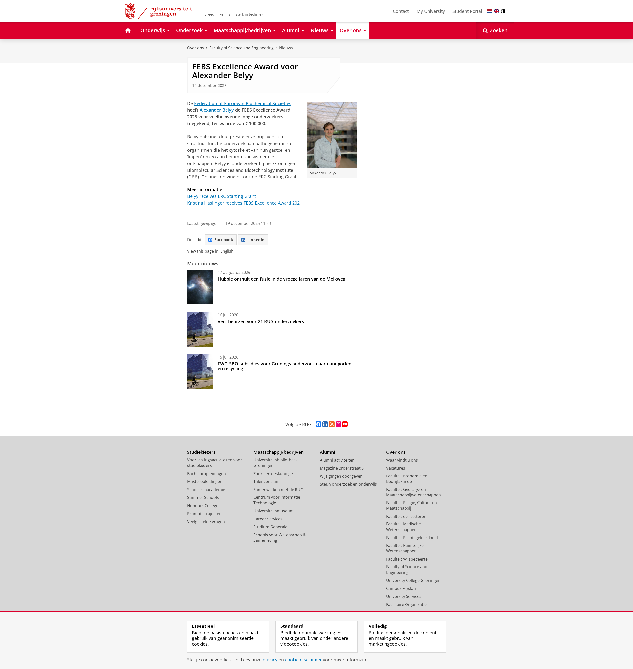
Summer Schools (203, 497)
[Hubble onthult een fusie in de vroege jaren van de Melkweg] (200, 287)
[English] (496, 11)
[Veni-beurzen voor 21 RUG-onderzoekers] (200, 329)
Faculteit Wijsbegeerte (407, 559)
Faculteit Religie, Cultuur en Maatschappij (411, 505)
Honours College (202, 505)
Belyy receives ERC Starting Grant (221, 196)
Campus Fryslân (401, 588)
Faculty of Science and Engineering (241, 48)
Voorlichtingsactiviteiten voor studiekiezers (214, 462)
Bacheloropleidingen (206, 473)
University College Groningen (413, 580)
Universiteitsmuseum (273, 511)
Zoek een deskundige (273, 473)
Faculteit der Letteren (406, 516)
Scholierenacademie (206, 489)
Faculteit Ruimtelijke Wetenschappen (405, 548)
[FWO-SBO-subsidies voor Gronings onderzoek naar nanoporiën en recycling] (200, 371)
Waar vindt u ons (402, 460)
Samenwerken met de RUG (278, 489)
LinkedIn (256, 239)
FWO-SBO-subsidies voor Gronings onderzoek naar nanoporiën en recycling (284, 366)
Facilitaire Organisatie (406, 604)
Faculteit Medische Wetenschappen (403, 526)
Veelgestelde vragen (206, 521)
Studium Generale (270, 527)
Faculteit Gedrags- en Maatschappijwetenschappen (413, 492)
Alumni (327, 452)
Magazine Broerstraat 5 (342, 468)
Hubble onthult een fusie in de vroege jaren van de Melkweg (281, 278)
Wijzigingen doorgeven (341, 476)
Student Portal (467, 11)
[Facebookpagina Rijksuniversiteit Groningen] (318, 424)
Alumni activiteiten (337, 460)
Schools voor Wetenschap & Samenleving (279, 537)
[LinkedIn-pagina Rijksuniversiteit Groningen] (325, 424)
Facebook (223, 239)
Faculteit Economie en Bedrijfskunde (406, 478)
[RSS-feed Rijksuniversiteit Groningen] (332, 424)
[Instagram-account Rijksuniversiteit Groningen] (338, 424)
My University (431, 11)
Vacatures (395, 468)
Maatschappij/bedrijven (278, 452)
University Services (403, 596)
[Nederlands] (489, 11)
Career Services (267, 519)
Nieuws (286, 48)
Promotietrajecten (204, 513)
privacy (270, 660)
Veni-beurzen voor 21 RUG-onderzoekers (261, 321)
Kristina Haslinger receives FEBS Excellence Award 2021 (244, 203)
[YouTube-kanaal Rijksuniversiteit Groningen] (345, 424)
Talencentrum (266, 481)
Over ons (195, 48)
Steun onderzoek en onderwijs (348, 484)
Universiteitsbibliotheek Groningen (275, 462)
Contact (401, 11)
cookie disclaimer (303, 660)
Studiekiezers (201, 452)
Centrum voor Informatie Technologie (276, 500)
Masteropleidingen (204, 481)
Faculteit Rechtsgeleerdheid (412, 537)
